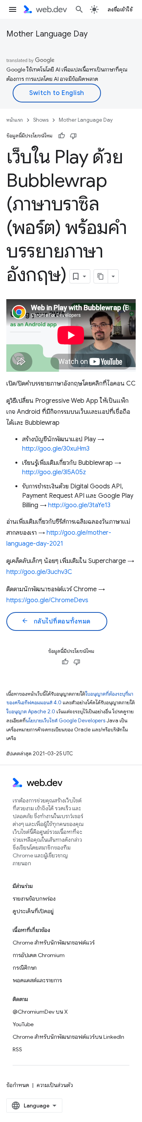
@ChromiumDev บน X (40, 1011)
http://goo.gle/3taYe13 (79, 505)
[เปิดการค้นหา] (79, 9)
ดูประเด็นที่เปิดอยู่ (33, 911)
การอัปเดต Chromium (39, 955)
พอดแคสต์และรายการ (37, 980)
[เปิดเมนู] (13, 9)
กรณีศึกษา (25, 967)
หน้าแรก (14, 120)
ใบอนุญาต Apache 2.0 (30, 711)
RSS (17, 1049)
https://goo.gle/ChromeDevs (47, 600)
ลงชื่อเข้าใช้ (120, 9)
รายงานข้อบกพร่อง (34, 898)
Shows (41, 120)
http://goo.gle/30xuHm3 (56, 449)
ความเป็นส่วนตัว (55, 1085)
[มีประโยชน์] (61, 136)
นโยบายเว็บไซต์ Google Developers (65, 720)
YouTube (23, 1024)
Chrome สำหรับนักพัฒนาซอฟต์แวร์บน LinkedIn (68, 1036)
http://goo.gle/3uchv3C (39, 572)
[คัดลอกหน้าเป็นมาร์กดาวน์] (101, 276)
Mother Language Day (47, 34)
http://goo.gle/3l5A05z (54, 472)
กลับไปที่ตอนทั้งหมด (56, 621)
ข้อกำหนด (17, 1085)
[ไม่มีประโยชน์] (73, 136)
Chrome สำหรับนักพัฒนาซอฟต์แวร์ (54, 942)
